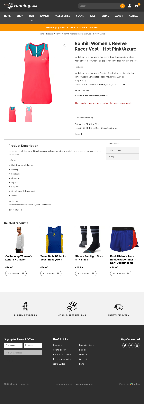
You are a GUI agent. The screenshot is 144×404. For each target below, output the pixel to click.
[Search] (122, 6)
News (81, 363)
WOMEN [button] (44, 15)
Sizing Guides (59, 363)
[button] (31, 21)
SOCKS (80, 15)
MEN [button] (31, 15)
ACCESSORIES (62, 15)
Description (114, 143)
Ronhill (78, 134)
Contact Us (58, 345)
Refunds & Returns (85, 384)
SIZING (105, 15)
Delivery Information (62, 359)
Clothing (90, 124)
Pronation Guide (86, 345)
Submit (10, 361)
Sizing (111, 156)
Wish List (83, 359)
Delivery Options (115, 150)
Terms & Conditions (64, 384)
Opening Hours (59, 349)
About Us (83, 354)
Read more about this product (92, 95)
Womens (114, 128)
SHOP (20, 15)
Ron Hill (99, 128)
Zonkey (136, 383)
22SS (82, 128)
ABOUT (119, 15)
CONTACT (134, 15)
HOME (7, 15)
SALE (92, 15)
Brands (82, 349)
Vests (97, 124)
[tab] (123, 143)
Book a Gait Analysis (62, 354)
